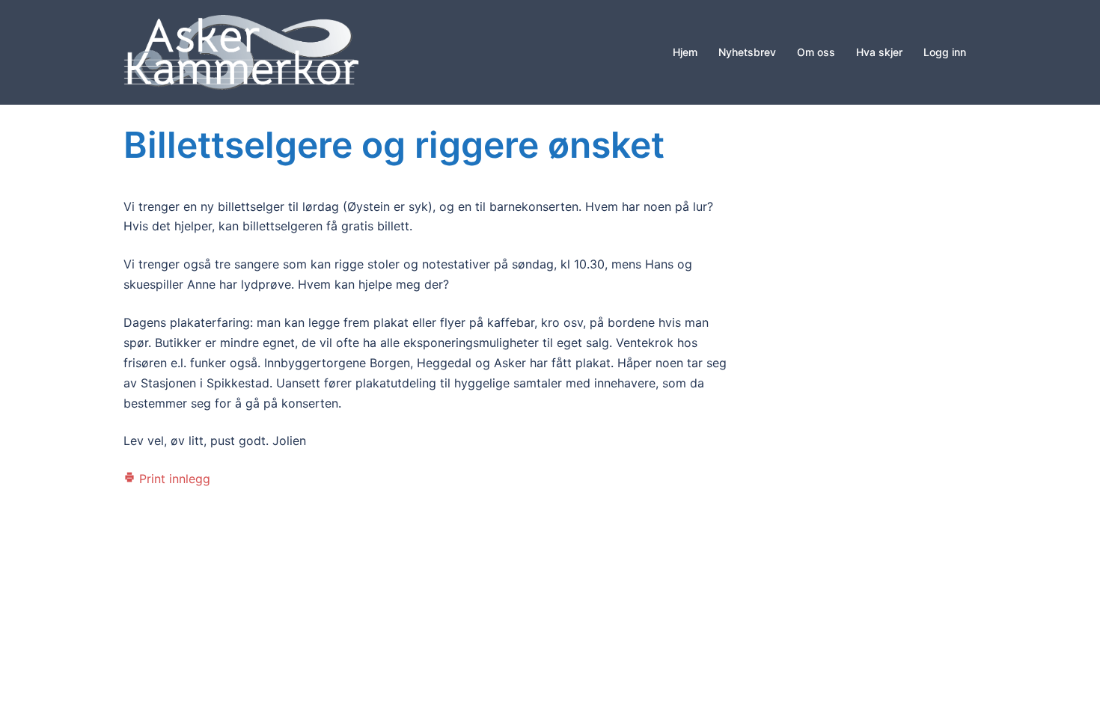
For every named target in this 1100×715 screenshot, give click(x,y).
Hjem (685, 52)
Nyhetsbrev (747, 52)
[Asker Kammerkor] (240, 50)
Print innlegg (172, 478)
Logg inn (944, 52)
